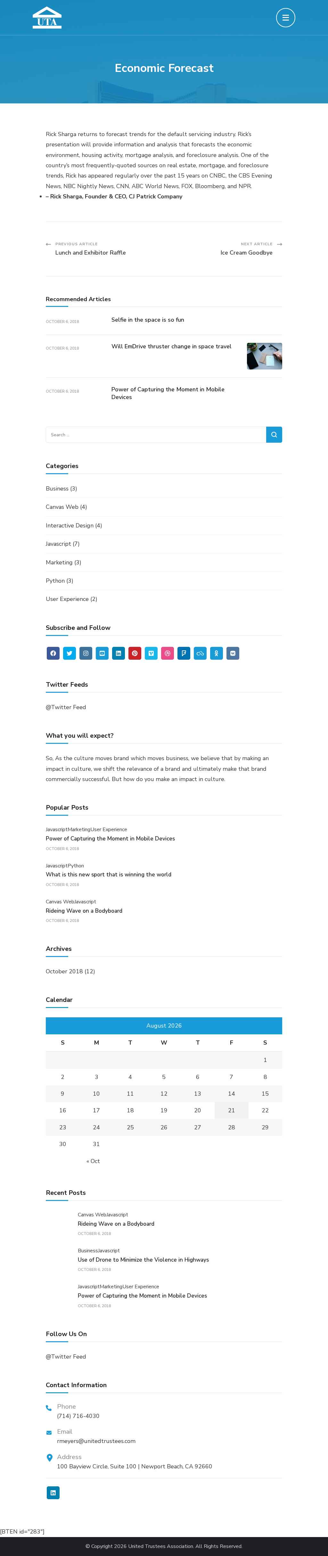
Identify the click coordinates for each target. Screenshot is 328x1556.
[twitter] (69, 653)
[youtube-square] (102, 653)
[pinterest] (134, 653)
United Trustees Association (160, 1546)
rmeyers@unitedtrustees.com (96, 1441)
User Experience (67, 599)
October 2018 (64, 971)
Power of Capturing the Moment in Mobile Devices (168, 393)
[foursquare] (183, 653)
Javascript (58, 544)
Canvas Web (62, 507)
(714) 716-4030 (78, 1416)
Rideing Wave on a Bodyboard (84, 911)
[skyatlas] (200, 653)
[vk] (232, 653)
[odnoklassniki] (216, 653)
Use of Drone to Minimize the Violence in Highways (143, 1260)
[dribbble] (167, 653)
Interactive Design (70, 525)
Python (55, 581)
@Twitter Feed (66, 707)
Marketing (59, 562)
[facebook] (53, 653)
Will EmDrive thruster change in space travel (171, 346)
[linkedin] (118, 653)
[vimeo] (151, 653)
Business (57, 488)
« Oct (93, 1161)
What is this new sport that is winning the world (108, 874)
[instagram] (85, 653)
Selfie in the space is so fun (147, 320)
